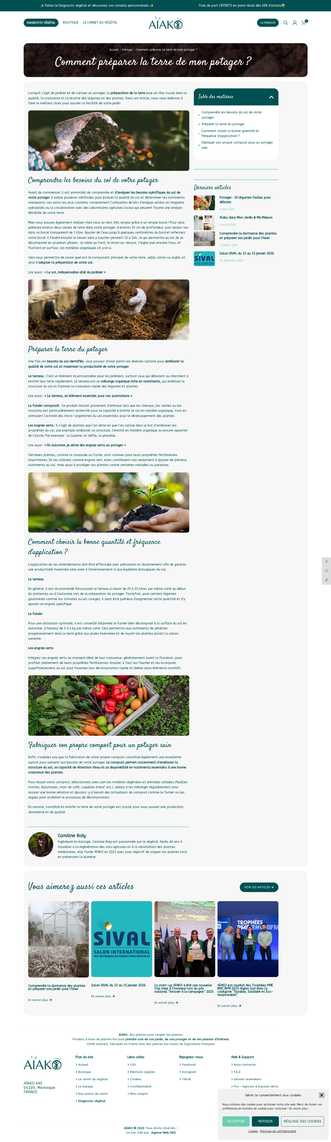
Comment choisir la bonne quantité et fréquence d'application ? (230, 133)
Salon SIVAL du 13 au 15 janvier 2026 (247, 253)
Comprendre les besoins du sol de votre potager (232, 114)
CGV (133, 1064)
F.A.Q (237, 1072)
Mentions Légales (142, 1072)
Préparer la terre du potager (223, 124)
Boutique (84, 1072)
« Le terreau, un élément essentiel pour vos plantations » (88, 396)
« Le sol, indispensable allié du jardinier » (75, 272)
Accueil (114, 49)
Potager (127, 49)
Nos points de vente (93, 1093)
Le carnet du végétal (93, 1079)
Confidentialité (141, 1086)
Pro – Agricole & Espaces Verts (256, 1086)
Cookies (253, 1131)
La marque (267, 22)
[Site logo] (166, 23)
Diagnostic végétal (41, 22)
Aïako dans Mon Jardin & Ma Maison (246, 217)
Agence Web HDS (163, 1132)
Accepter (236, 1121)
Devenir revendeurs (247, 1079)
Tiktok (186, 1079)
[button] (321, 1095)
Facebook (189, 1064)
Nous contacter (245, 1064)
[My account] (294, 22)
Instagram (189, 1072)
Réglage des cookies (302, 1121)
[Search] (285, 22)
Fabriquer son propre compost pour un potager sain (237, 145)
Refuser (265, 1121)
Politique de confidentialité (278, 1131)
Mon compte (139, 1093)
